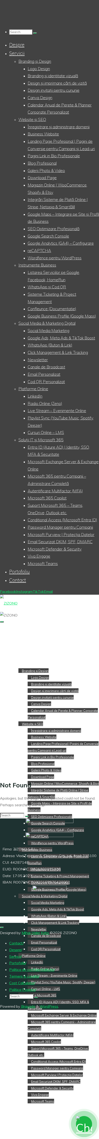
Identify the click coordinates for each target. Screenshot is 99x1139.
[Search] (35, 33)
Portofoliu (17, 963)
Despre (15, 949)
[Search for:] (21, 31)
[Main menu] (2, 622)
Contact (16, 943)
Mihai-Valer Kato (36, 932)
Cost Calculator (21, 983)
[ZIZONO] (8, 603)
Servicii (15, 956)
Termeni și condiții (23, 976)
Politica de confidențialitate (31, 969)
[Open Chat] (84, 1124)
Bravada (27, 1006)
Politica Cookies (22, 989)
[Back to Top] (2, 927)
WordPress (49, 1006)
